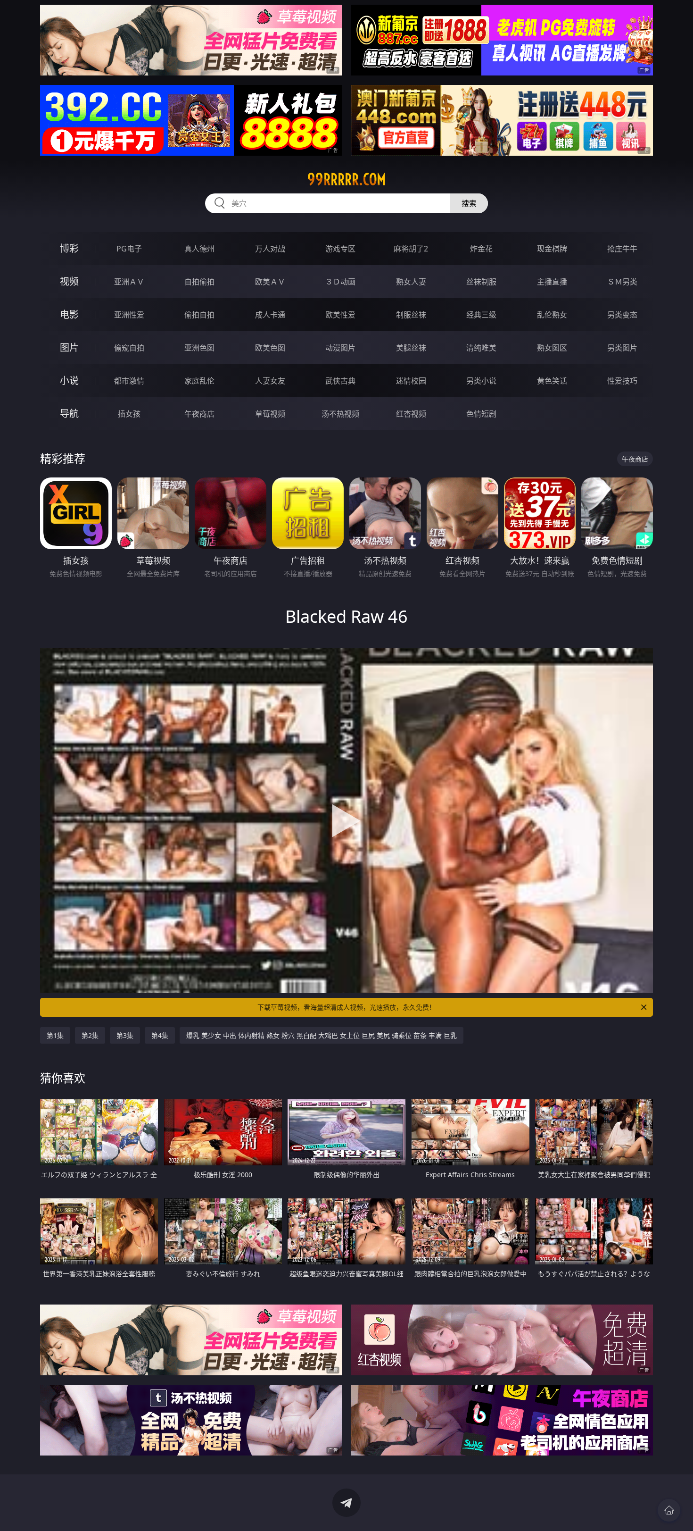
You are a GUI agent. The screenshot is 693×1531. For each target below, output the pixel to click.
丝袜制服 (481, 281)
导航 (69, 413)
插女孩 (129, 414)
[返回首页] (669, 1510)
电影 (69, 314)
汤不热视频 (340, 414)
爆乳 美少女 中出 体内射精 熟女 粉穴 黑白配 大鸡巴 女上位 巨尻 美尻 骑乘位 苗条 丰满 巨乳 (321, 1035)
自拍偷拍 (199, 281)
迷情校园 (411, 381)
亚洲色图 (199, 348)
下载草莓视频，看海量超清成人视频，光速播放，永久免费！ (346, 1007)
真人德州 (199, 248)
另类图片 (622, 348)
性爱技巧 (622, 381)
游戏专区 (340, 248)
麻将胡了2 (411, 248)
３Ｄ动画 (340, 281)
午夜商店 (199, 414)
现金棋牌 (552, 248)
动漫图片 (340, 348)
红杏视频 (411, 414)
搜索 (469, 203)
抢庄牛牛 (622, 248)
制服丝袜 (411, 315)
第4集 (159, 1035)
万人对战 (270, 248)
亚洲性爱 (129, 315)
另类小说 (481, 381)
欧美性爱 (340, 315)
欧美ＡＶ (270, 281)
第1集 (55, 1035)
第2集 (90, 1035)
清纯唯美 (481, 348)
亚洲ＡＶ (129, 281)
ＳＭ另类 (622, 281)
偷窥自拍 (129, 348)
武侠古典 (340, 381)
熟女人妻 (411, 281)
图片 (69, 347)
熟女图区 (552, 348)
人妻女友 (270, 381)
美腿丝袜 (411, 348)
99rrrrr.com (346, 179)
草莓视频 (270, 414)
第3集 (124, 1035)
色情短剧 (481, 414)
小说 (69, 380)
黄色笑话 (552, 381)
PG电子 (129, 248)
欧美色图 (270, 348)
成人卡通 (270, 315)
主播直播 (552, 281)
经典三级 (481, 315)
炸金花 (481, 248)
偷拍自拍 (199, 315)
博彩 (69, 248)
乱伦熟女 (552, 315)
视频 (69, 281)
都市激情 (129, 381)
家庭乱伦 (199, 381)
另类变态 (622, 315)
